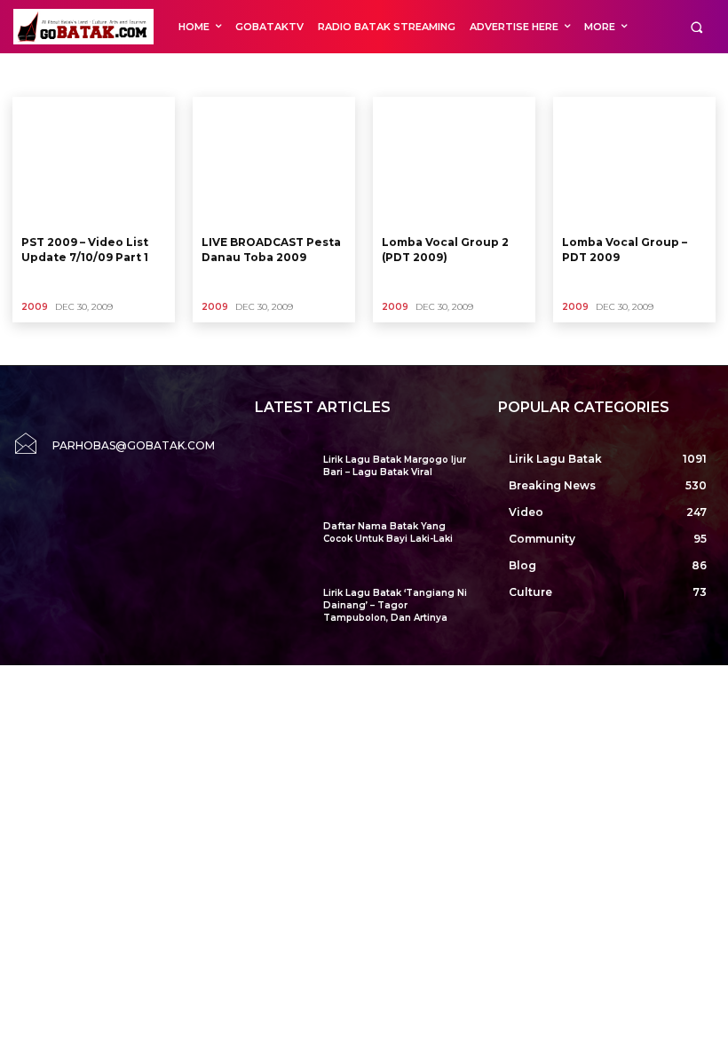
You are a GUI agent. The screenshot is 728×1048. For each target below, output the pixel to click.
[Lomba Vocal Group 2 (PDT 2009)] (454, 161)
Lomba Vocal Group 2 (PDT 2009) (445, 249)
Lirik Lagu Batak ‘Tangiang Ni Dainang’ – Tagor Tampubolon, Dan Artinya (395, 605)
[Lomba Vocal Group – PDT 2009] (634, 161)
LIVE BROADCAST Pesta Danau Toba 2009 (271, 249)
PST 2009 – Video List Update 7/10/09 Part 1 (84, 249)
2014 (230, 74)
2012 (150, 74)
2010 (70, 74)
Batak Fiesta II (291, 74)
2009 (30, 74)
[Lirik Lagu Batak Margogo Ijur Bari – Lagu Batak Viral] (282, 475)
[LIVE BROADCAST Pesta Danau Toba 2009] (274, 161)
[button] (696, 27)
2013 (190, 74)
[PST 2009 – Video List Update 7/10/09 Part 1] (93, 161)
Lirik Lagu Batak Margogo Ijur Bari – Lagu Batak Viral (394, 466)
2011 (110, 74)
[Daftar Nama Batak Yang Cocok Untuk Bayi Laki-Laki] (282, 542)
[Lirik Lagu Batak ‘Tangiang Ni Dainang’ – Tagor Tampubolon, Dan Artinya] (282, 608)
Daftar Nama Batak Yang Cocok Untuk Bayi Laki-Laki (388, 532)
